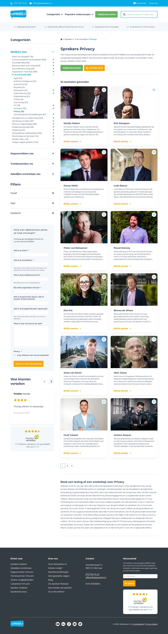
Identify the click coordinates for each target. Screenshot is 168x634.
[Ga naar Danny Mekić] (84, 165)
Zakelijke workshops (25, 174)
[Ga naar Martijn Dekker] (84, 102)
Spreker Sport (20, 139)
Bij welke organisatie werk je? (27, 287)
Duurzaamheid (21, 62)
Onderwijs (18, 130)
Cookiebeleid (138, 624)
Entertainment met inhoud (26, 65)
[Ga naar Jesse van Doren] (84, 352)
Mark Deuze (120, 373)
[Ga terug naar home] (18, 14)
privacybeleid (43, 355)
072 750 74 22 (96, 68)
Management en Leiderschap (27, 118)
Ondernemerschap (23, 127)
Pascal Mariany (122, 248)
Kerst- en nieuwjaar (22, 56)
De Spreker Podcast (58, 584)
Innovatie (20, 108)
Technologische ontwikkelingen (30, 114)
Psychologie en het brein (25, 136)
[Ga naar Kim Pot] (84, 289)
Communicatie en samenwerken (29, 59)
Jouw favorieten (56, 591)
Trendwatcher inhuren (22, 576)
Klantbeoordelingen (58, 572)
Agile (18, 78)
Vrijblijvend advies (106, 14)
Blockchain (20, 90)
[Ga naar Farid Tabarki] (84, 414)
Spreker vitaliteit (18, 587)
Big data (19, 87)
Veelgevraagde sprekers (25, 142)
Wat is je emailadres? (24, 260)
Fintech (18, 99)
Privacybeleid (151, 624)
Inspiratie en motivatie (24, 71)
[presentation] (51, 381)
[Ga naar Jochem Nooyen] (134, 414)
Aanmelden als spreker (60, 587)
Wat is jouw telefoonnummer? (27, 275)
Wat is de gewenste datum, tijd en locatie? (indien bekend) (29, 298)
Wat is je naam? (21, 250)
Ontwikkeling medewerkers (27, 133)
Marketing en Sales (23, 121)
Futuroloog (21, 102)
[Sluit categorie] (53, 52)
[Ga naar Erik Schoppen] (134, 102)
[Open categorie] (53, 59)
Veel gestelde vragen (59, 576)
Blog (50, 580)
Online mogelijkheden (22, 580)
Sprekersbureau (18, 591)
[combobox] (141, 14)
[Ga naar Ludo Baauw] (134, 165)
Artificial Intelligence (25, 81)
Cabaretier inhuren (20, 584)
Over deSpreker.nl (57, 564)
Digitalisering (22, 96)
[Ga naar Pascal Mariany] (134, 227)
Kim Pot (68, 310)
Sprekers (18, 51)
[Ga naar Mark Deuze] (134, 352)
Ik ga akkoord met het (33, 355)
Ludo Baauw (120, 185)
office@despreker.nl (96, 577)
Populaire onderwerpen (78, 14)
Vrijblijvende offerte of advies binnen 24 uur (65, 27)
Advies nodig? (55, 568)
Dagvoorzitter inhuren (21, 572)
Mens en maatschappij (24, 124)
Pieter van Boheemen (75, 248)
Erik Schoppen (122, 123)
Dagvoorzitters (22, 153)
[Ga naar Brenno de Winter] (134, 289)
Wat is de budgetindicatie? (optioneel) (30, 309)
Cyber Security (22, 93)
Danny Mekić (71, 185)
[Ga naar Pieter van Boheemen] (84, 227)
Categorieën (53, 14)
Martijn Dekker (72, 123)
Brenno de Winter (123, 310)
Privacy (19, 111)
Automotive (20, 84)
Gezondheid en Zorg (23, 68)
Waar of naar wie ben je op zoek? (28, 323)
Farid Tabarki (71, 435)
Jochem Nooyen (122, 435)
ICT (17, 105)
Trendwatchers (21, 163)
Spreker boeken (18, 564)
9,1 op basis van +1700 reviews (142, 27)
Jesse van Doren (73, 373)
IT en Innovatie (21, 74)
